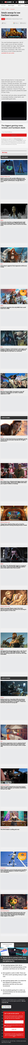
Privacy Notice (19, 140)
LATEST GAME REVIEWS (20, 945)
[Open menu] (2, 2)
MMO (7, 9)
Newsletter (24, 23)
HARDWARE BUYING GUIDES (7, 945)
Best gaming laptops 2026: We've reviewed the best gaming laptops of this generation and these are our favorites (15, 967)
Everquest (13, 9)
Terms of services (17, 139)
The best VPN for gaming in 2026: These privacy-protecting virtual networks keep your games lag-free (14, 959)
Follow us (16, 23)
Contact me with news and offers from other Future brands (14, 1025)
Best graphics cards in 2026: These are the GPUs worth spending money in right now (15, 974)
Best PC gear (11, 5)
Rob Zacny (9, 19)
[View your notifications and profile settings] (13, 2)
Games (3, 9)
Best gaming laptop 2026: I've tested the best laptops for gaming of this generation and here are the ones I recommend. (14, 983)
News (3, 19)
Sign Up (14, 1029)
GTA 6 (19, 5)
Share (5, 23)
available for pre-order (8, 53)
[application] (14, 110)
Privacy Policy (18, 1034)
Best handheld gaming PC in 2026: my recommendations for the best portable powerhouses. (14, 991)
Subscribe (21, 2)
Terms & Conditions (12, 1035)
